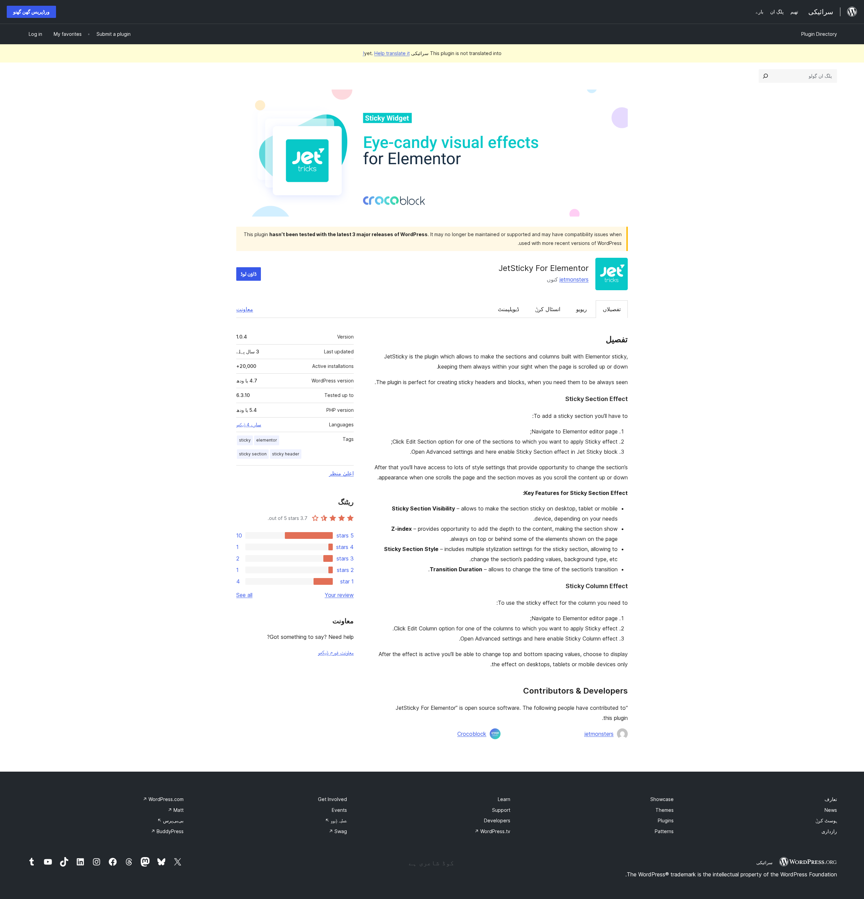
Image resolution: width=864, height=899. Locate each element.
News (831, 810)
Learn (504, 799)
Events (339, 810)
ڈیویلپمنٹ (508, 309)
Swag (338, 831)
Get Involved (332, 799)
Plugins (666, 820)
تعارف (831, 799)
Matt (176, 810)
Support (501, 810)
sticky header (285, 453)
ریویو (581, 309)
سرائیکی (764, 862)
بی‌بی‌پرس (170, 820)
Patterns (664, 831)
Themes (664, 810)
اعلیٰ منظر (341, 473)
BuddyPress (167, 831)
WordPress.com (163, 799)
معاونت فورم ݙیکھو (336, 652)
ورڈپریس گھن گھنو (31, 12)
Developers (497, 820)
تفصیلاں (612, 309)
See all (244, 595)
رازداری (829, 831)
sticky (245, 440)
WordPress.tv (492, 831)
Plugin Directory (819, 34)
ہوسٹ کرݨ (826, 820)
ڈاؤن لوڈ (248, 274)
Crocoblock (471, 733)
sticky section (253, 453)
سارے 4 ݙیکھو (248, 424)
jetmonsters (574, 279)
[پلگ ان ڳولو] (765, 76)
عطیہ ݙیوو (336, 820)
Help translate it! (386, 53)
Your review (339, 595)
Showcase (662, 799)
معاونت (244, 309)
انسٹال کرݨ (547, 309)
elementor (266, 440)
